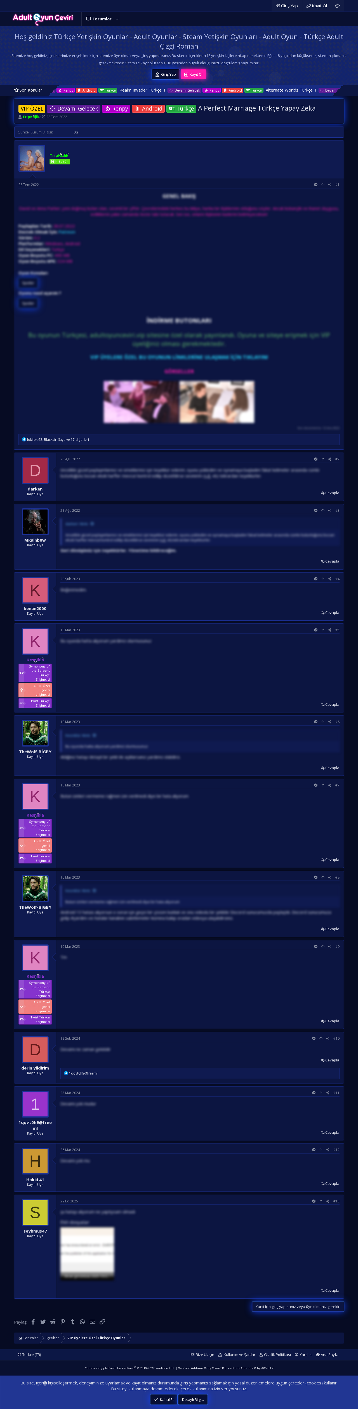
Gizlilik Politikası (277, 1354)
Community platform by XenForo (130, 1368)
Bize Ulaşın (205, 1354)
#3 (337, 510)
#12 (336, 1149)
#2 (337, 459)
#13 (336, 1201)
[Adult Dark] (337, 5)
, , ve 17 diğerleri (58, 439)
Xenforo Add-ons (201, 1368)
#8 (337, 877)
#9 (337, 946)
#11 (336, 1092)
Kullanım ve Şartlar (239, 1354)
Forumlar (102, 18)
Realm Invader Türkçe (80, 90)
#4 (337, 578)
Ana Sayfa (329, 1354)
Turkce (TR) (31, 1354)
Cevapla (332, 492)
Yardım (306, 1354)
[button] (117, 19)
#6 (337, 721)
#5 (337, 630)
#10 (336, 1038)
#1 (337, 184)
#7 (337, 785)
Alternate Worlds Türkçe (228, 90)
